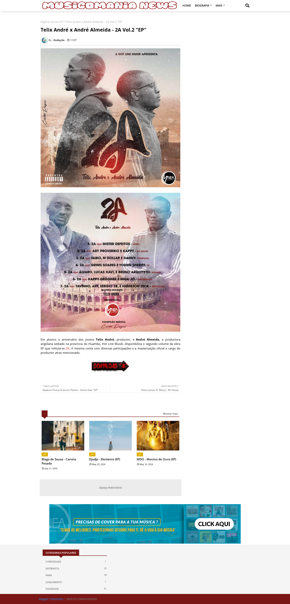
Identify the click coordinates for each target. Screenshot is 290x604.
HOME (186, 5)
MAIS (219, 5)
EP (62, 22)
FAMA (76, 575)
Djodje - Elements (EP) (104, 459)
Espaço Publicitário (110, 487)
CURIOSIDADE (76, 561)
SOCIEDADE (76, 589)
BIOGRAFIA (202, 5)
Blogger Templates (51, 599)
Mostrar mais (170, 413)
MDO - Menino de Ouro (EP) (156, 459)
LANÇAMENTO (76, 582)
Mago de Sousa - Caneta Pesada (59, 461)
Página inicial (49, 22)
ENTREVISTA (76, 568)
